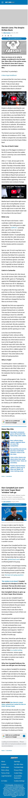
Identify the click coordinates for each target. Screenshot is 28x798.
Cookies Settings (19, 781)
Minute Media (10, 784)
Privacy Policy (18, 770)
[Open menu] (2, 2)
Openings (17, 761)
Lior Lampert (7, 501)
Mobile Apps (5, 767)
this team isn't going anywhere (14, 575)
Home (3, 476)
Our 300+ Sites (18, 764)
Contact (3, 764)
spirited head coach (14, 559)
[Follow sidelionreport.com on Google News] (24, 422)
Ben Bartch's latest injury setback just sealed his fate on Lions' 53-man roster (14, 704)
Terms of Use (5, 773)
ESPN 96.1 (14, 228)
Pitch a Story (5, 770)
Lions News (9, 476)
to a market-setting (16, 650)
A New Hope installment (9, 75)
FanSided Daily (18, 767)
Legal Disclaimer (6, 776)
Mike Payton (6, 33)
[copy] (11, 36)
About (3, 761)
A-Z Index (4, 781)
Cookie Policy (18, 773)
